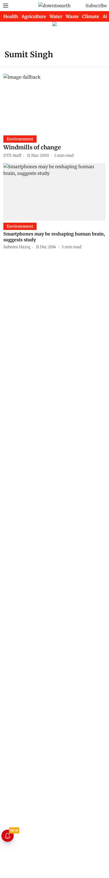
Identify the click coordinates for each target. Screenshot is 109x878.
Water (55, 16)
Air (106, 16)
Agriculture (34, 16)
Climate (90, 16)
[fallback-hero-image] (54, 102)
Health (10, 16)
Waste (72, 16)
